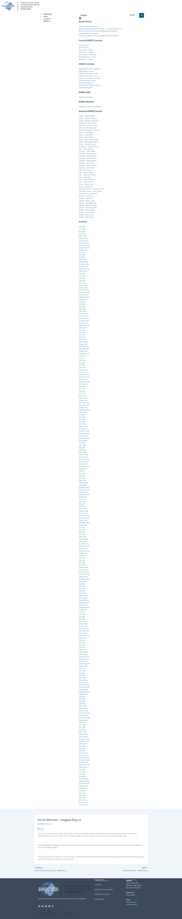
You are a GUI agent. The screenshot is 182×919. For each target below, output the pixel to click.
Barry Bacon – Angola (86, 59)
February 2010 (83, 680)
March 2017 (82, 480)
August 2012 (83, 609)
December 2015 (84, 515)
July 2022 (82, 330)
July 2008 (82, 722)
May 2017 (82, 476)
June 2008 (82, 725)
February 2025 (83, 262)
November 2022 (84, 320)
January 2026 (83, 241)
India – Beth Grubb (85, 170)
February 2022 (83, 342)
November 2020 (84, 377)
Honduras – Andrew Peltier (87, 165)
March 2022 (82, 339)
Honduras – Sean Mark (86, 163)
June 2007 (82, 746)
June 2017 (82, 473)
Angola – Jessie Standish (87, 116)
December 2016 (84, 487)
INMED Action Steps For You (88, 76)
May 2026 (82, 231)
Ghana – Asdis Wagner (86, 132)
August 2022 (83, 327)
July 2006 (82, 769)
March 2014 (82, 565)
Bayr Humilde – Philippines (87, 55)
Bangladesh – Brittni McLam (88, 123)
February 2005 (83, 802)
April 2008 (82, 729)
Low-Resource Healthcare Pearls (89, 78)
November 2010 (84, 659)
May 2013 (82, 588)
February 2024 (83, 285)
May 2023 (82, 306)
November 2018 (84, 433)
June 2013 (82, 586)
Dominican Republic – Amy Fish (89, 130)
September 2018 (84, 438)
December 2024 (84, 264)
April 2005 (82, 797)
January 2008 (83, 736)
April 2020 (82, 393)
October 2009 (83, 689)
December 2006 (84, 758)
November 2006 (84, 760)
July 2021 (82, 358)
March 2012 (82, 621)
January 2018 (83, 457)
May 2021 (82, 363)
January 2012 (83, 626)
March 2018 (82, 452)
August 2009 (83, 694)
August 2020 (83, 384)
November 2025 (84, 245)
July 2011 (81, 640)
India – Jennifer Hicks (86, 172)
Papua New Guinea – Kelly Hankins (90, 191)
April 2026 (82, 233)
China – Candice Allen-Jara (87, 128)
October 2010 (83, 661)
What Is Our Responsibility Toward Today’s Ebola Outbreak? (98, 31)
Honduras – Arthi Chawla (87, 151)
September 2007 (84, 741)
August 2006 (83, 767)
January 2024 (83, 288)
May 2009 (82, 701)
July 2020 (82, 386)
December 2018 (84, 431)
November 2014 (84, 546)
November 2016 (84, 490)
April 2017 (82, 478)
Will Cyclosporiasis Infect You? (88, 26)
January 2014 (83, 570)
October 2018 (83, 436)
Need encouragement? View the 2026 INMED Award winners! (99, 36)
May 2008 (82, 727)
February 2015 (83, 539)
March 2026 (82, 236)
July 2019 (82, 414)
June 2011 (82, 642)
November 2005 (84, 783)
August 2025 (83, 250)
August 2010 (83, 666)
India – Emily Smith (85, 177)
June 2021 (82, 360)
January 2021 (83, 372)
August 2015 (83, 525)
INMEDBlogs (48, 14)
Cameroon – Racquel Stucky (88, 125)
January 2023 (83, 316)
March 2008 (82, 732)
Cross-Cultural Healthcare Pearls (89, 85)
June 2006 (82, 772)
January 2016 (83, 513)
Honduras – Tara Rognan (87, 168)
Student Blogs (99, 899)
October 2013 (83, 577)
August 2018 (83, 440)
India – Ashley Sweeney (86, 179)
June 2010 (82, 671)
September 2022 (84, 325)
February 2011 (83, 652)
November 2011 (84, 631)
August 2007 (83, 743)
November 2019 (84, 405)
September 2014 (84, 551)
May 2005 (82, 795)
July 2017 (82, 471)
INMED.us (47, 21)
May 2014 (82, 560)
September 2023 (84, 297)
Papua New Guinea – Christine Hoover (91, 189)
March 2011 (82, 649)
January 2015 (83, 541)
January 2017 (83, 485)
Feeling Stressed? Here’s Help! (89, 33)
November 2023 (84, 292)
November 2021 (84, 349)
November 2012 (84, 602)
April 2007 (82, 750)
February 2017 (83, 483)
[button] (112, 18)
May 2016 (82, 504)
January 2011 (83, 654)
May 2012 (82, 617)
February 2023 (83, 313)
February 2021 (83, 370)
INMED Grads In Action (86, 71)
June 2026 (82, 229)
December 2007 (84, 739)
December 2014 (84, 544)
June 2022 (82, 332)
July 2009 (82, 696)
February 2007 (83, 753)
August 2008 (83, 720)
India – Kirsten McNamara (87, 175)
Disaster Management (86, 83)
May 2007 (82, 748)
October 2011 (83, 633)
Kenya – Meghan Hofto (86, 184)
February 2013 (83, 595)
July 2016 (82, 499)
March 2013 (82, 593)
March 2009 (82, 706)
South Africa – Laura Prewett (88, 193)
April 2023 (82, 309)
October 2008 (83, 715)
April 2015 (82, 534)
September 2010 (84, 664)
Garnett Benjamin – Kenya (87, 57)
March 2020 (82, 396)
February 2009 (83, 708)
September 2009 (84, 692)
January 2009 (83, 711)
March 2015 (82, 537)
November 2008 (84, 713)
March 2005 (82, 800)
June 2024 (82, 276)
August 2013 (83, 581)
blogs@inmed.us (131, 904)
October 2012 (83, 605)
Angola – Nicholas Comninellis (89, 121)
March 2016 (82, 508)
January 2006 (83, 779)
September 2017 (84, 466)
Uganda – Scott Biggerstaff (87, 203)
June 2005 (82, 793)
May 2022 (82, 335)
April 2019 (82, 421)
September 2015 (84, 523)
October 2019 (83, 407)
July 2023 (82, 302)
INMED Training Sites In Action (88, 73)
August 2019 (83, 412)
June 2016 (82, 501)
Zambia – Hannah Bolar (86, 212)
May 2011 (82, 645)
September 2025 (84, 248)
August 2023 (83, 299)
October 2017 (83, 464)
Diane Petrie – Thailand (86, 52)
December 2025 (84, 243)
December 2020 (84, 374)
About (46, 16)
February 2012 (83, 624)
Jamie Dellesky (84, 47)
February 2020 (83, 398)
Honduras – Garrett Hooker (87, 156)
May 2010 (82, 673)
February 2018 (83, 454)
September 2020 (84, 382)
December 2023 (84, 290)
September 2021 (84, 353)
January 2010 (83, 682)
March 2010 (82, 678)
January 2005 (83, 805)
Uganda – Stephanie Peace (87, 205)
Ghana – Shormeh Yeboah (87, 144)
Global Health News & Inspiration (89, 69)
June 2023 (82, 304)
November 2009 (84, 687)
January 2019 (83, 429)
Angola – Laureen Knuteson (88, 118)
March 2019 (82, 424)
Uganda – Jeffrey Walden (87, 210)
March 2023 (82, 311)
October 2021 (83, 351)
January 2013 (83, 598)
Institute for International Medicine (90, 106)
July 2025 (82, 252)
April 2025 (82, 257)
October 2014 (83, 548)
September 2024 (84, 269)
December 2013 (84, 572)
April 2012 (82, 619)
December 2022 (84, 318)
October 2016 (83, 492)
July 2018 (82, 443)
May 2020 (82, 391)
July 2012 (82, 612)
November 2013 (84, 574)
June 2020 (82, 389)
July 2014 (82, 555)
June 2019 (82, 417)
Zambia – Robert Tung (86, 217)
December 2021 (84, 346)
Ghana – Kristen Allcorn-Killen (88, 139)
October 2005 (83, 786)
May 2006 (82, 774)
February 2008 (83, 734)
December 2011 (84, 628)
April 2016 (82, 506)
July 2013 (82, 584)
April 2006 (82, 776)
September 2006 (84, 765)
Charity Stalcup (84, 45)
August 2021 (83, 356)
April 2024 (82, 280)
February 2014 (83, 567)
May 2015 (82, 532)
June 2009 (82, 699)
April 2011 (82, 647)
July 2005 (82, 790)
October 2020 (83, 379)
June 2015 (82, 530)
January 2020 (83, 400)
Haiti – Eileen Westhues (86, 149)
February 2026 (83, 238)
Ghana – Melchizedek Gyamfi (88, 142)
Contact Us (47, 19)
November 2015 (84, 518)
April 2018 (82, 450)
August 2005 (83, 788)
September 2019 (84, 410)
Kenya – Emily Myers (85, 186)
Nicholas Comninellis (85, 97)
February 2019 (83, 426)
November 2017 (84, 461)
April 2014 (82, 562)
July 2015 (82, 527)
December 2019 (84, 403)
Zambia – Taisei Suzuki (86, 215)
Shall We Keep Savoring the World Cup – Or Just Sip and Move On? (101, 29)
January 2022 (83, 344)
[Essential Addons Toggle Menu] (40, 26)
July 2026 (82, 226)
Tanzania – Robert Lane (86, 196)
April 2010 (82, 675)
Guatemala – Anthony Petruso (88, 146)
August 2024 (83, 271)
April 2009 (82, 703)
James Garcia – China (86, 50)
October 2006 (83, 762)
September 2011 (84, 635)
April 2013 (82, 591)
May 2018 (82, 447)
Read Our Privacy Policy (102, 894)
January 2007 (83, 755)
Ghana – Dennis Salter (86, 137)
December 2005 (84, 781)
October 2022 (83, 323)
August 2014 (83, 553)
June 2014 (82, 558)
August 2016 (83, 497)
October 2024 (83, 266)
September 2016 (84, 494)
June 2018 (82, 445)
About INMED (99, 880)
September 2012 (84, 607)
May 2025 (82, 255)
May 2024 (82, 278)
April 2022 (82, 337)
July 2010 (82, 668)
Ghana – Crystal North (86, 135)
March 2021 (82, 367)
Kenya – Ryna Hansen (86, 182)
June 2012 (82, 614)
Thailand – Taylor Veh (86, 198)
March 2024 (82, 283)
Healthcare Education (86, 88)
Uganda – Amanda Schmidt (88, 208)
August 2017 (83, 468)
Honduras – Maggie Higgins (88, 161)
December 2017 (84, 459)
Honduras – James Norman (88, 158)
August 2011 (82, 638)
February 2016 (83, 511)
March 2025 (82, 259)
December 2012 (84, 600)
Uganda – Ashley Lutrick (87, 201)
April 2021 (82, 365)
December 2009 (84, 685)
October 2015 (83, 520)
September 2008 (84, 718)
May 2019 (82, 419)
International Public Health (87, 80)
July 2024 (82, 273)
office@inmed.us (131, 902)
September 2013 (84, 579)
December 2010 (84, 656)
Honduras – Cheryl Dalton (87, 153)
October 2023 (83, 295)
